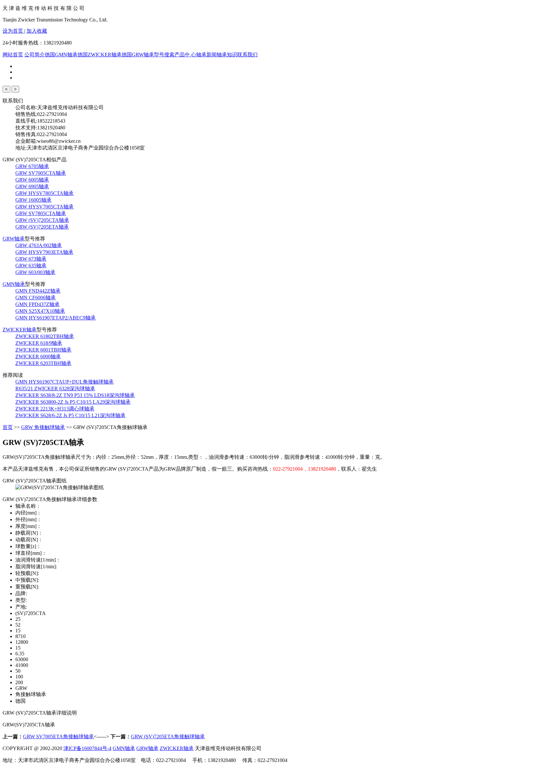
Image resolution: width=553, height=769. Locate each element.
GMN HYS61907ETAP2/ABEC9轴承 (55, 317)
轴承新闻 (206, 54)
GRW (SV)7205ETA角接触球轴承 (168, 736)
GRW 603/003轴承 (35, 272)
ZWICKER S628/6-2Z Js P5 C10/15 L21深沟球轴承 (70, 415)
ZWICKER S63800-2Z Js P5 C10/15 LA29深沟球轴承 (73, 402)
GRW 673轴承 (30, 259)
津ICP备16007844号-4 (87, 748)
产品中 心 (185, 54)
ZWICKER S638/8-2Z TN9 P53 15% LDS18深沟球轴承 (75, 395)
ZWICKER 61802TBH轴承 (44, 336)
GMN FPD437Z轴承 (37, 304)
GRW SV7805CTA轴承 (40, 213)
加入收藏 (37, 31)
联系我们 (247, 54)
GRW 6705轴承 (32, 166)
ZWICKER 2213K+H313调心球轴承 (54, 408)
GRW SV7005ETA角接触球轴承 (58, 736)
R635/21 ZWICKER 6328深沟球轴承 (55, 388)
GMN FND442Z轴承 (37, 291)
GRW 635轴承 (30, 265)
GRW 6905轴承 (32, 186)
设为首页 (13, 31)
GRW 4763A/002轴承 (38, 245)
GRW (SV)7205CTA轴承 (42, 220)
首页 (8, 427)
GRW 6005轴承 (32, 179)
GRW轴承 (14, 238)
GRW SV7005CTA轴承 (40, 173)
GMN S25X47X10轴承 (40, 311)
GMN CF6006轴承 (35, 297)
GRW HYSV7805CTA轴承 (44, 193)
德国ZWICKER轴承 (99, 54)
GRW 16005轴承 (33, 200)
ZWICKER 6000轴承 (38, 356)
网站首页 (13, 54)
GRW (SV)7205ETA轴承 (42, 227)
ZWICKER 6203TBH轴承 (43, 363)
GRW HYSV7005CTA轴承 (44, 206)
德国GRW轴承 (138, 54)
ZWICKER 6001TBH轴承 (43, 349)
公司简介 (34, 54)
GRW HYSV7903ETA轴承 (44, 252)
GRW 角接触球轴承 (43, 427)
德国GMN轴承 (61, 54)
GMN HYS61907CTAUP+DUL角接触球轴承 (64, 381)
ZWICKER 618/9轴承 (38, 343)
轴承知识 (227, 54)
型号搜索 (164, 54)
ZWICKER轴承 (19, 329)
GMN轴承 (14, 284)
